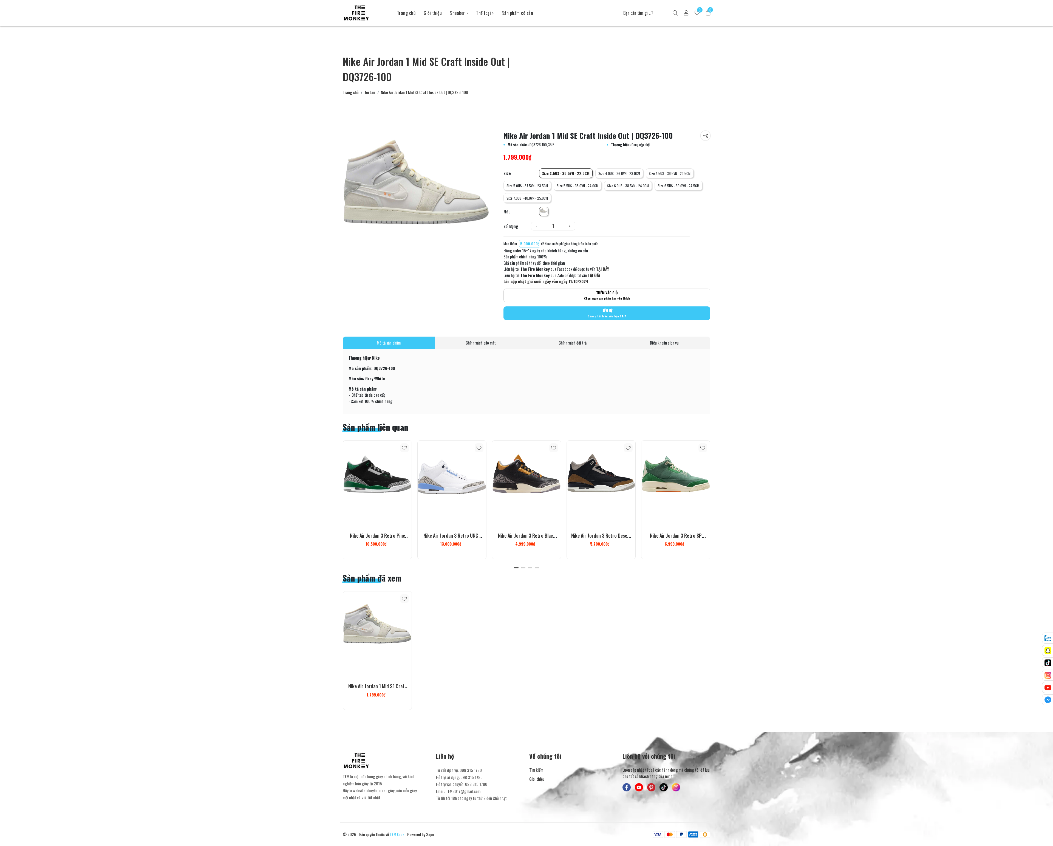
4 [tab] (537, 567)
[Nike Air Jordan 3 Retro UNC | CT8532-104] (452, 483)
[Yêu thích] (404, 447)
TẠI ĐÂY (602, 269)
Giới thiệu (433, 12)
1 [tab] (516, 567)
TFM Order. (398, 834)
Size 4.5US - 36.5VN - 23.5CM (669, 173)
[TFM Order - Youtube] (639, 787)
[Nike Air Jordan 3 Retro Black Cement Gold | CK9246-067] (526, 483)
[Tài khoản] (686, 13)
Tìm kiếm (536, 770)
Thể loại (485, 12)
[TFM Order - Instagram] (676, 787)
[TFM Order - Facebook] (626, 787)
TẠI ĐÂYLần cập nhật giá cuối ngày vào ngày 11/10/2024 (552, 278)
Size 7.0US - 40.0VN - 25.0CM (527, 198)
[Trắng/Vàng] (543, 211)
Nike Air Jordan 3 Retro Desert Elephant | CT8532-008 (601, 539)
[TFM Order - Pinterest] (651, 787)
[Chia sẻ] (705, 135)
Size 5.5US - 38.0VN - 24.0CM (577, 185)
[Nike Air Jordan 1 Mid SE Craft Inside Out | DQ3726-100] (377, 634)
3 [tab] (530, 567)
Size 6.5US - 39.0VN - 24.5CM (678, 185)
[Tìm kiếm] (675, 13)
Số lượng (510, 226)
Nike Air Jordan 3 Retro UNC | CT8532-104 (452, 539)
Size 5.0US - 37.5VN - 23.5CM (527, 185)
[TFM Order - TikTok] (663, 787)
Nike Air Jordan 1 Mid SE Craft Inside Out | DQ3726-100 (377, 689)
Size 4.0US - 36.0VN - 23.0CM (619, 173)
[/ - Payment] (658, 834)
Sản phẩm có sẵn (517, 12)
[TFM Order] (366, 13)
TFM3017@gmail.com (463, 791)
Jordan (369, 92)
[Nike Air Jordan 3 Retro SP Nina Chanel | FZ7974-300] (675, 483)
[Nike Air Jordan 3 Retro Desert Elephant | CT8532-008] (601, 483)
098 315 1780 (471, 770)
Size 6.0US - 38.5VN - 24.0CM (628, 185)
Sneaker (459, 12)
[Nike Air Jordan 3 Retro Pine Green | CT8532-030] (377, 483)
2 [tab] (523, 567)
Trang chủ (406, 12)
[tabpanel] (377, 499)
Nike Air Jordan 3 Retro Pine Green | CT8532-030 (377, 539)
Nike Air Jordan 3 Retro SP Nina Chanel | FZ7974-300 (676, 539)
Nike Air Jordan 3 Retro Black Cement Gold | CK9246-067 (526, 539)
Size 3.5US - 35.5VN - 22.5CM (566, 173)
